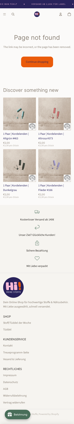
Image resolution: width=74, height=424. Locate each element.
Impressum (10, 375)
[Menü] (4, 14)
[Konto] (60, 14)
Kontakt (8, 346)
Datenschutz (10, 382)
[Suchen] (13, 14)
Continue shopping (37, 62)
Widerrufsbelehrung (15, 396)
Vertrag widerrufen (14, 402)
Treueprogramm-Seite (16, 352)
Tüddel (7, 330)
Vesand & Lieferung (14, 359)
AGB (5, 389)
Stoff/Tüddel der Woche (17, 323)
